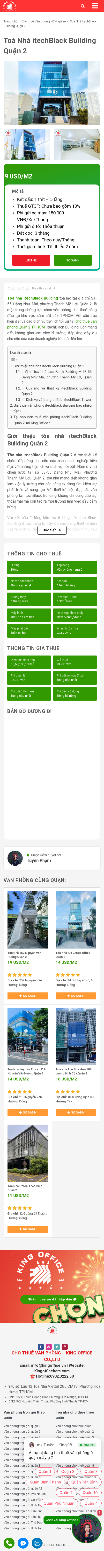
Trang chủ (10, 21)
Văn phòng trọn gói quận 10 (23, 1477)
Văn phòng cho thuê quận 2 (75, 1431)
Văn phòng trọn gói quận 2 (22, 1431)
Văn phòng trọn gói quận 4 (22, 1443)
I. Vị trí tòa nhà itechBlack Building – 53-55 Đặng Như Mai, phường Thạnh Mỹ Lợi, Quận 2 (57, 377)
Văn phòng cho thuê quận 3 (75, 1437)
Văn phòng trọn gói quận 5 (22, 1448)
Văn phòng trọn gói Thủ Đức (23, 1522)
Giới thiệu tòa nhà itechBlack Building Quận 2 (49, 366)
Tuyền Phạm (39, 860)
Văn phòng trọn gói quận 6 (22, 1454)
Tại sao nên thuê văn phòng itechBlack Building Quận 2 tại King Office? (53, 420)
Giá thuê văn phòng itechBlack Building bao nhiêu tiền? (53, 408)
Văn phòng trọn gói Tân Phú (23, 1517)
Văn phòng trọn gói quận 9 (22, 1471)
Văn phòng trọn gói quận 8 (22, 1465)
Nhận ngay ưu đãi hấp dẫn (50, 1299)
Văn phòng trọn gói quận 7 (22, 1460)
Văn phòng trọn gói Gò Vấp (22, 1500)
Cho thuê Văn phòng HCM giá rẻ (44, 21)
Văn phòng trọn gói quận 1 (22, 1426)
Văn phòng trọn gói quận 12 (23, 1488)
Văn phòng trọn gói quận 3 (22, 1437)
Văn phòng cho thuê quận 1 (75, 1426)
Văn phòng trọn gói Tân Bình (23, 1511)
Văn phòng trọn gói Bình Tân (23, 1528)
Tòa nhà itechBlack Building (32, 298)
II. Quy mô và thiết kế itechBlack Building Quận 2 (57, 391)
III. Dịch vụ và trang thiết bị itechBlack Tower (56, 400)
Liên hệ (31, 260)
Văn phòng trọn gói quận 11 (23, 1482)
